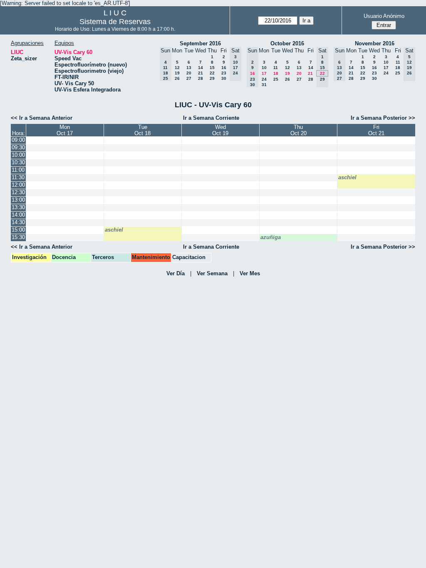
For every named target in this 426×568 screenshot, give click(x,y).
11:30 (18, 177)
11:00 (18, 170)
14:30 (18, 222)
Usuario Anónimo (384, 16)
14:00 (18, 215)
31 (264, 84)
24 (264, 79)
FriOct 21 (376, 130)
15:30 (18, 237)
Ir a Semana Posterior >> (383, 118)
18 (275, 73)
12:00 (18, 185)
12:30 (18, 192)
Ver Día (175, 273)
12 (177, 67)
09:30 (18, 147)
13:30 (18, 207)
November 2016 (374, 43)
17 (264, 73)
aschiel (347, 177)
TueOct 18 (142, 130)
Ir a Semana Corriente (211, 118)
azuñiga (270, 237)
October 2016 (287, 43)
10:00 (18, 155)
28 (200, 78)
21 (200, 73)
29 (212, 78)
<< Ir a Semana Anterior (41, 118)
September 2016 (200, 43)
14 (200, 67)
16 (223, 67)
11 (275, 67)
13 (188, 67)
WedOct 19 (220, 130)
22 (212, 73)
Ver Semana (212, 273)
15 (212, 67)
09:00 (18, 140)
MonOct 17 (65, 130)
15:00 (18, 230)
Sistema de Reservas (115, 21)
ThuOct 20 (298, 130)
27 (188, 78)
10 (264, 67)
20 (188, 73)
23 (223, 73)
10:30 (18, 162)
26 (177, 78)
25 (275, 79)
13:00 (18, 200)
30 (223, 78)
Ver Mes (250, 273)
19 (177, 73)
